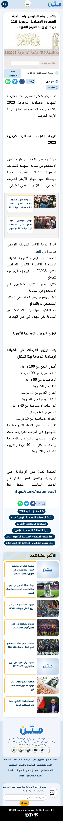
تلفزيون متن (38, 759)
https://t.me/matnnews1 (34, 491)
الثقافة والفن (47, 770)
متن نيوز (50, 81)
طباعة (51, 87)
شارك (29, 81)
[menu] (27, 3)
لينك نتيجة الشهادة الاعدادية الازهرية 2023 (29, 543)
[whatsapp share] (8, 81)
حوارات (21, 776)
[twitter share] (15, 81)
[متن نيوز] (54, 3)
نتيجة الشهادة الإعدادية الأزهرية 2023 (31, 517)
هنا (38, 251)
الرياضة (27, 759)
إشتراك (24, 803)
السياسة (18, 759)
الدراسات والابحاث (27, 765)
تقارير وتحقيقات (12, 73)
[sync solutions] (31, 816)
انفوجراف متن (32, 770)
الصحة (10, 770)
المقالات (13, 765)
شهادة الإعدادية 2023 (31, 511)
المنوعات (20, 770)
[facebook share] (22, 81)
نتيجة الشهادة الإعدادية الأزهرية (31, 530)
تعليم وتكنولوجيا (34, 776)
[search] (4, 4)
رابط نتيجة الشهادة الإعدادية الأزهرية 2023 (29, 536)
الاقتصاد (7, 759)
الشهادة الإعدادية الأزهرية (31, 524)
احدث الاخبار (51, 759)
